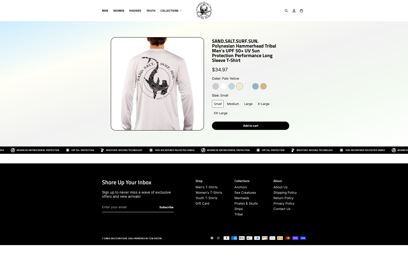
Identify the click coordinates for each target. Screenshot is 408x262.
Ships (238, 209)
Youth (151, 10)
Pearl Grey (215, 86)
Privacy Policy (284, 203)
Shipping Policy (285, 193)
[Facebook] (212, 238)
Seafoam (247, 86)
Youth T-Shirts (206, 198)
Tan (263, 86)
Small (218, 104)
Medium (233, 104)
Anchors (240, 187)
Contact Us (281, 209)
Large (248, 104)
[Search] (286, 10)
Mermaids (241, 198)
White (223, 86)
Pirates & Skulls (246, 203)
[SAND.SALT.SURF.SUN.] (204, 10)
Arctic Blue (231, 86)
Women (118, 10)
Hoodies (135, 10)
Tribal (238, 214)
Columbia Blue (255, 86)
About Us (280, 187)
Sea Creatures (245, 193)
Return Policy (283, 198)
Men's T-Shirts (207, 187)
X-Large (264, 104)
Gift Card (202, 203)
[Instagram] (218, 238)
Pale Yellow (239, 86)
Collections (169, 10)
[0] (301, 10)
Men (105, 10)
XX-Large (221, 113)
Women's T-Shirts (209, 193)
